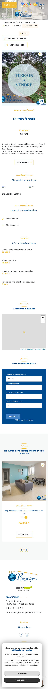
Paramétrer (22, 673)
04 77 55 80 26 (14, 608)
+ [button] (43, 317)
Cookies (43, 677)
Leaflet (22, 349)
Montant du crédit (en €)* (16, 375)
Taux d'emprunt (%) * (14, 401)
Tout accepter (21, 680)
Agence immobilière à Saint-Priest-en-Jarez (20, 22)
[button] (26, 550)
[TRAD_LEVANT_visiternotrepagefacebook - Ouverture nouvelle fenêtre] (21, 635)
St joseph (17, 26)
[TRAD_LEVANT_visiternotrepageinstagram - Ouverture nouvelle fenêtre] (27, 635)
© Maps (29, 349)
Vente (7, 26)
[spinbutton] (24, 405)
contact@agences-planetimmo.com (24, 612)
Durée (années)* (12, 384)
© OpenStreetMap (40, 349)
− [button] (43, 321)
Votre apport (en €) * (14, 392)
